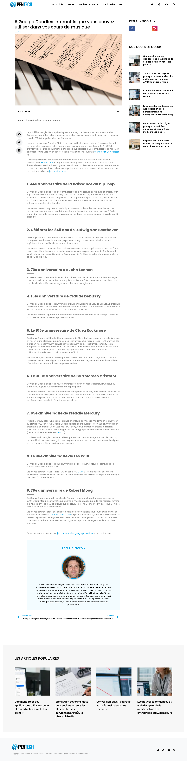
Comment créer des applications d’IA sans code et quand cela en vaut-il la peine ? (158, 60)
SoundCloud (47, 162)
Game (70, 4)
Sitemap (73, 753)
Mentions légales (61, 753)
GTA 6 (81, 471)
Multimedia (109, 4)
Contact (48, 753)
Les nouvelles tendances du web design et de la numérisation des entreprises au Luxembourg (158, 110)
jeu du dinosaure (57, 171)
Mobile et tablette (88, 4)
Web (121, 4)
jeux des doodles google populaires (75, 533)
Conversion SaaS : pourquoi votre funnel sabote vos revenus (158, 93)
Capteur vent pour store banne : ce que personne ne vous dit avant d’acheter (157, 143)
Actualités (57, 4)
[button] (118, 111)
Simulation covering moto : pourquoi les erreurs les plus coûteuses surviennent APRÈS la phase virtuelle (158, 77)
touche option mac (61, 514)
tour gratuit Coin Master (106, 151)
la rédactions (84, 753)
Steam (59, 432)
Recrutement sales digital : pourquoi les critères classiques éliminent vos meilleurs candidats (157, 127)
